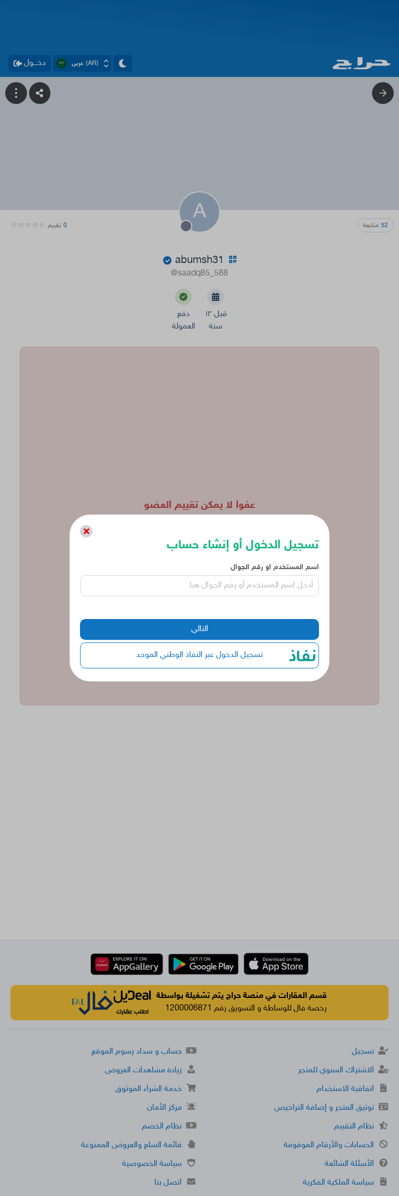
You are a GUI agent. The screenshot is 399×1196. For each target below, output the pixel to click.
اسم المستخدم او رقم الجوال (275, 567)
